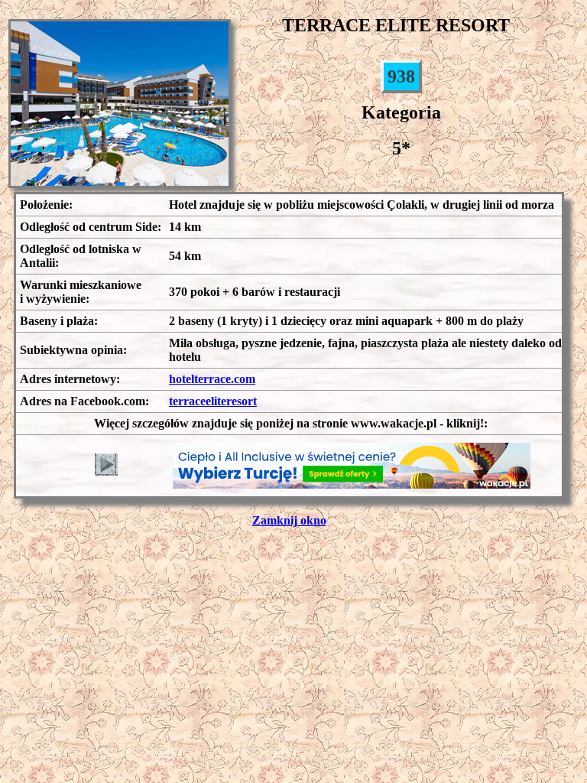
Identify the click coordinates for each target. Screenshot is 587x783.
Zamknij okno (289, 520)
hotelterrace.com (212, 378)
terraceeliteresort (213, 401)
